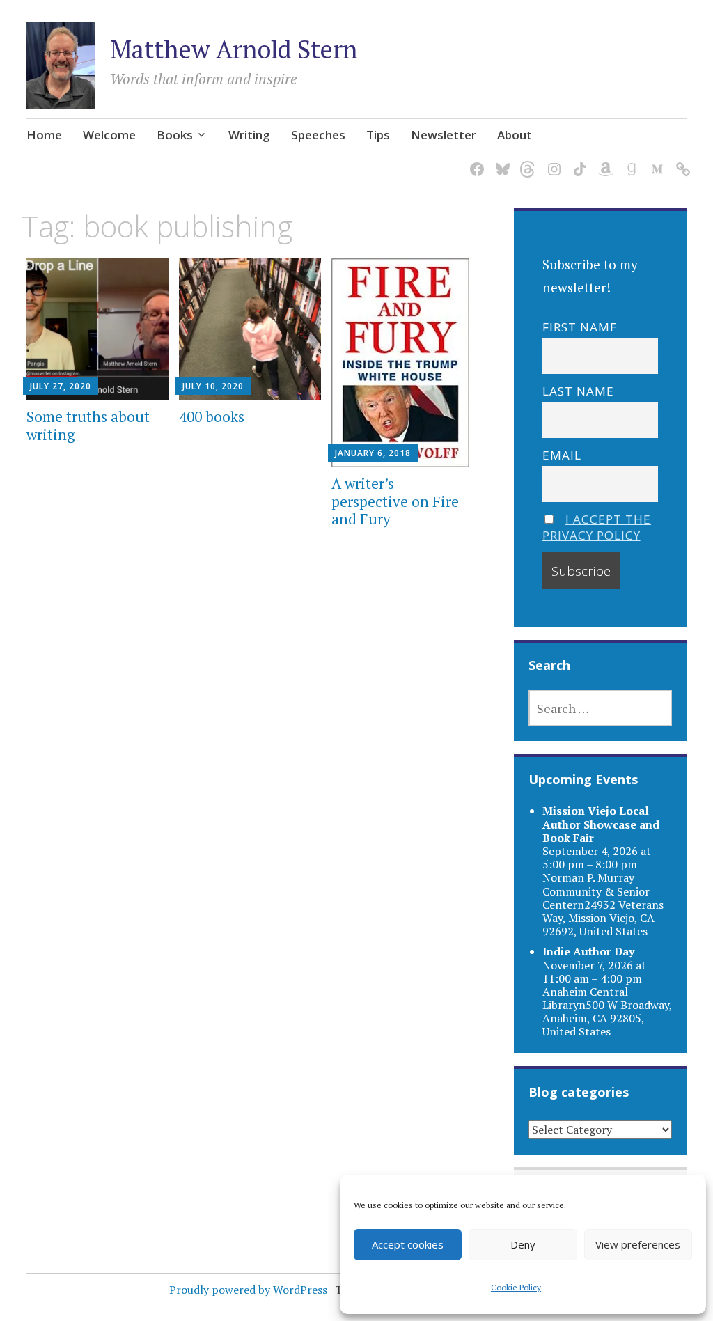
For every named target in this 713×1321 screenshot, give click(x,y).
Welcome (109, 135)
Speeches (318, 135)
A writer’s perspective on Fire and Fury (395, 501)
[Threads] (526, 161)
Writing (249, 135)
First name (580, 327)
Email (561, 455)
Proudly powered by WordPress (248, 1289)
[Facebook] (474, 161)
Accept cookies (408, 1244)
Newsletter (443, 135)
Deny (522, 1244)
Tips (378, 135)
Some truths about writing (88, 425)
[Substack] (681, 161)
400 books (211, 416)
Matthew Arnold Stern (234, 49)
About (514, 135)
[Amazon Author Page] (603, 161)
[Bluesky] (500, 161)
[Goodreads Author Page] (629, 161)
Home (44, 135)
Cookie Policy (516, 1287)
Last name (578, 391)
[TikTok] (577, 161)
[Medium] (655, 161)
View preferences (637, 1244)
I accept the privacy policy (597, 527)
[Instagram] (552, 161)
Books (175, 135)
